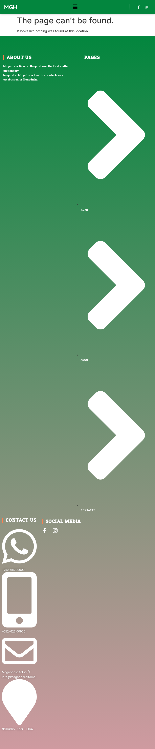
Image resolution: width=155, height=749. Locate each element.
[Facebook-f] (138, 7)
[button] (75, 7)
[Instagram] (146, 7)
